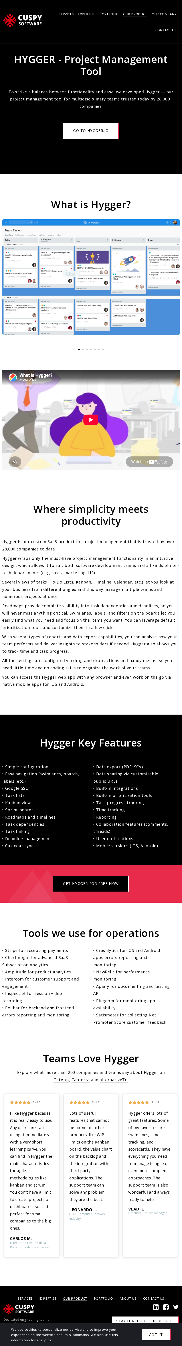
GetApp (61, 1079)
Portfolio (109, 14)
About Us (128, 1298)
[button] (79, 349)
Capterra (80, 1079)
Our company (164, 14)
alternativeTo (113, 1079)
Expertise (86, 14)
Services (66, 14)
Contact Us (165, 30)
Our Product (135, 14)
